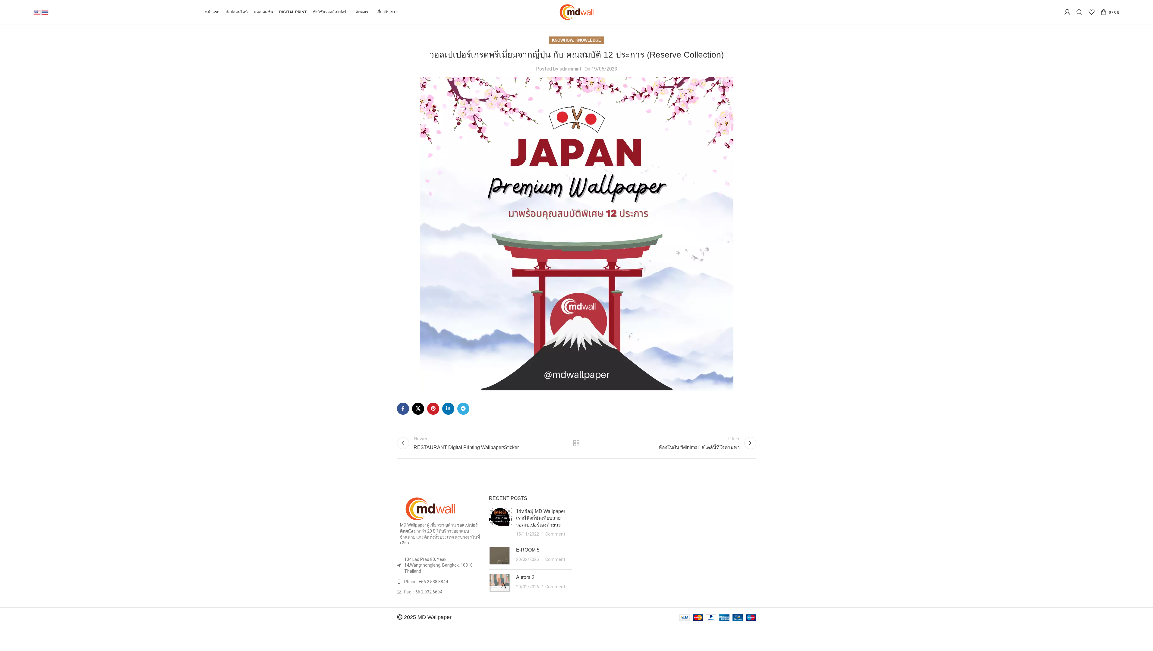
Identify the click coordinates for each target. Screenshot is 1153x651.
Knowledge (588, 40)
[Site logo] (576, 11)
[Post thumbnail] (500, 523)
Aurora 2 (525, 577)
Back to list (576, 443)
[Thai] (45, 12)
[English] (37, 12)
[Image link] (430, 508)
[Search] (1079, 12)
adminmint (570, 69)
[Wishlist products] (1091, 12)
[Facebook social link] (403, 409)
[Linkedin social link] (448, 409)
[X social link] (418, 409)
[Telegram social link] (463, 409)
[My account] (1067, 12)
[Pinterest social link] (433, 409)
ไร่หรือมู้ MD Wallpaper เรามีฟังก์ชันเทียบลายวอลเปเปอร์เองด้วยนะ (540, 518)
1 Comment (553, 534)
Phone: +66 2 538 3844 (426, 581)
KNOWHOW (562, 40)
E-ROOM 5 (528, 549)
